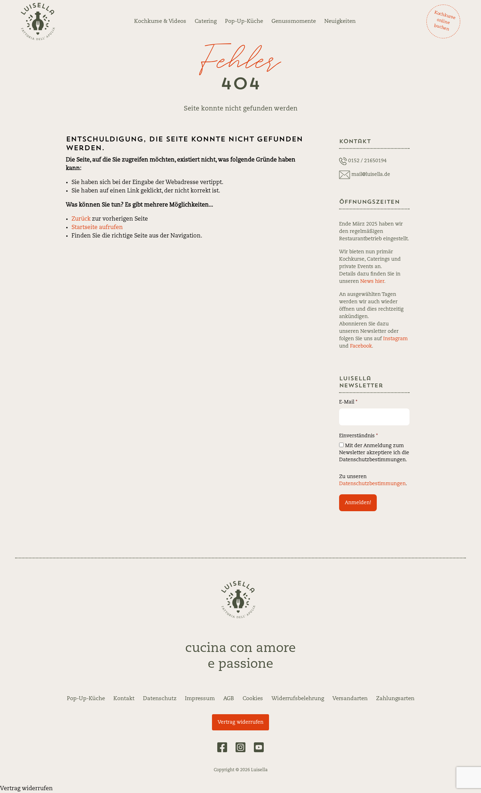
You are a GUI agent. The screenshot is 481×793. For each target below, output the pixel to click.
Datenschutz (159, 699)
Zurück (80, 219)
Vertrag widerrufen (240, 722)
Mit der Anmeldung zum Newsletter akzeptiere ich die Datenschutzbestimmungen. (374, 452)
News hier (372, 281)
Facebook (361, 346)
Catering (206, 21)
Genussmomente (293, 21)
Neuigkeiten (340, 21)
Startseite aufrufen (97, 227)
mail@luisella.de (370, 174)
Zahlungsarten (395, 699)
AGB (228, 699)
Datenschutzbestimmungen (372, 483)
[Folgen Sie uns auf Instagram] (240, 747)
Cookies (253, 699)
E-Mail (348, 402)
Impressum (200, 699)
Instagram (395, 338)
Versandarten (350, 699)
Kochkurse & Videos (160, 21)
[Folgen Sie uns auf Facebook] (222, 747)
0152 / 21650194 (367, 160)
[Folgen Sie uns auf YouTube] (258, 747)
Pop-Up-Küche (244, 21)
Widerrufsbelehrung (297, 699)
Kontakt (124, 699)
